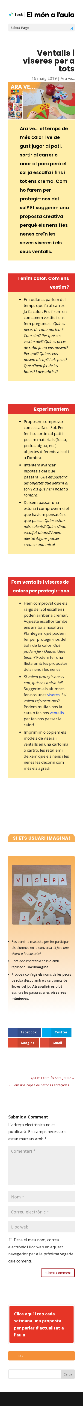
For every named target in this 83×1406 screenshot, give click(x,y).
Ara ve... (68, 78)
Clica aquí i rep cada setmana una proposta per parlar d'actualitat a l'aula (39, 1324)
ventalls (57, 712)
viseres (53, 694)
